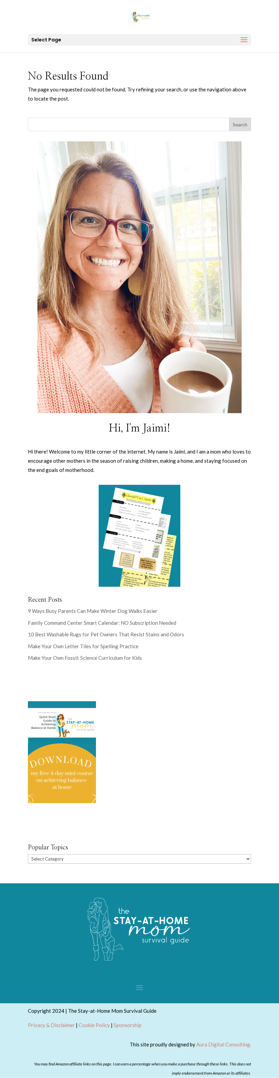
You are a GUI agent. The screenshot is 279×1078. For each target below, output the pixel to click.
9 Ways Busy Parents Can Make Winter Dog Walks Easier (93, 611)
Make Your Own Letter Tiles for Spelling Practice (83, 646)
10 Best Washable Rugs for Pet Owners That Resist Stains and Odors (106, 634)
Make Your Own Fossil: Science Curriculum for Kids (85, 658)
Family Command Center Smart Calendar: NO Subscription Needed (102, 623)
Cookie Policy (94, 1025)
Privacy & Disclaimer (51, 1025)
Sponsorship (128, 1025)
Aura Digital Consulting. (223, 1044)
